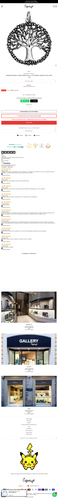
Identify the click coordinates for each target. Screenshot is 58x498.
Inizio (29, 71)
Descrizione (29, 81)
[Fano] (29, 391)
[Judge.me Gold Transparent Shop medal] (29, 145)
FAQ (29, 426)
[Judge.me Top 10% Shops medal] (48, 145)
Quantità (29, 104)
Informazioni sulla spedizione (29, 128)
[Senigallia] (29, 307)
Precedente (4, 167)
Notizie (29, 422)
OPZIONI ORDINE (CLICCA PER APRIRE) (29, 111)
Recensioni (29, 420)
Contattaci (29, 130)
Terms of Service (29, 430)
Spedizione (25, 86)
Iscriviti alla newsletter (28, 438)
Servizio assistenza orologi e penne (29, 424)
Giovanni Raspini (28, 73)
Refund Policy (29, 434)
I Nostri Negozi (29, 418)
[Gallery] (29, 349)
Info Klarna (29, 428)
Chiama (34, 100)
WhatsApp (25, 100)
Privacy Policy (29, 432)
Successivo (10, 167)
